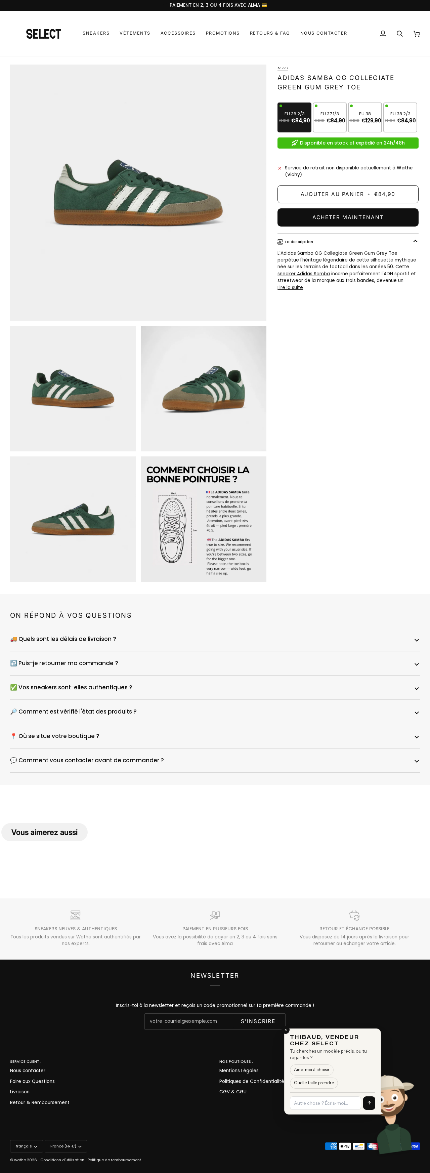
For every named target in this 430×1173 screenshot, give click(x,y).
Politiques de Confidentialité (251, 1081)
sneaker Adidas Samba (303, 274)
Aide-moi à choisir (312, 1069)
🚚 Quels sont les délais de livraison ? (63, 639)
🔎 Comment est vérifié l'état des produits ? (73, 711)
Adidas (282, 68)
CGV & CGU (233, 1092)
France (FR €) (63, 1146)
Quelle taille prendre (314, 1082)
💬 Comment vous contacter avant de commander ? (87, 760)
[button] (96, 33)
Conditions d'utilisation (62, 1160)
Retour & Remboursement (40, 1102)
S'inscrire (258, 1021)
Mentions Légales (239, 1070)
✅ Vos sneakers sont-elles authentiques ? (71, 687)
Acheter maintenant (348, 217)
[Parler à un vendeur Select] (412, 1109)
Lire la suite (290, 287)
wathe (20, 1160)
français (24, 1146)
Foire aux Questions (32, 1081)
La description (299, 241)
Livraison (20, 1092)
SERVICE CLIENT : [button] (25, 1061)
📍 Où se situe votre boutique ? (54, 736)
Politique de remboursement (114, 1160)
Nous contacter (27, 1070)
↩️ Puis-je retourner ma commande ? (64, 663)
